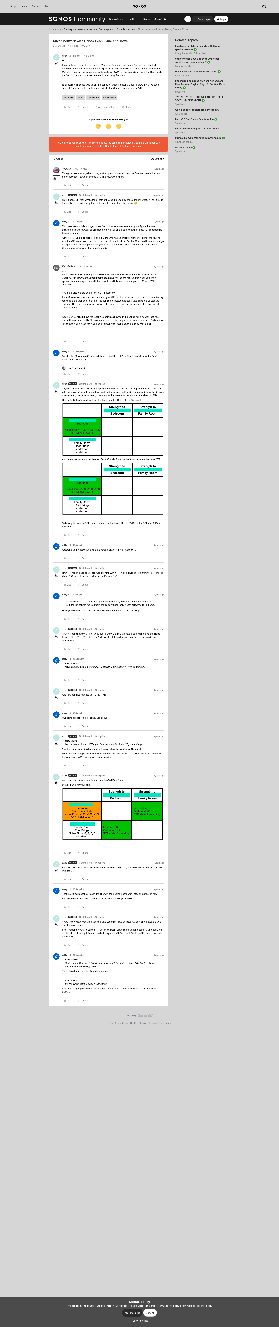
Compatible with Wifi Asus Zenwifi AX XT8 (198, 137)
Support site (160, 19)
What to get (181, 113)
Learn (24, 6)
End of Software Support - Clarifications (197, 128)
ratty (64, 221)
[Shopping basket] (264, 6)
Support (36, 6)
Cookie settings (138, 1023)
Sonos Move (109, 97)
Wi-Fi (80, 97)
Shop (13, 6)
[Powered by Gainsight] (140, 1016)
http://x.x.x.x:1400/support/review (81, 244)
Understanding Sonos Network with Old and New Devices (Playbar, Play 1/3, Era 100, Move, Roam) (200, 84)
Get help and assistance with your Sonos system (88, 29)
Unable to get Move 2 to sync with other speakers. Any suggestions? (197, 60)
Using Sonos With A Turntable (190, 53)
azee (64, 55)
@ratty (65, 784)
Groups (146, 19)
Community (55, 29)
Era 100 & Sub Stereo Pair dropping (194, 119)
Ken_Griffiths (68, 266)
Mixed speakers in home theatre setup (196, 71)
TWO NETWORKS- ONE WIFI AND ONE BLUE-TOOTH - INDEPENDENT (199, 98)
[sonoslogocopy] (139, 6)
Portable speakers (125, 29)
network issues (183, 147)
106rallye (67, 168)
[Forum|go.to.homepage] (77, 19)
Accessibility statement (159, 1023)
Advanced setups (184, 141)
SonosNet (69, 97)
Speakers (180, 91)
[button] (202, 19)
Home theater (182, 75)
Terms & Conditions (118, 1023)
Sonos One (93, 97)
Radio (48, 6)
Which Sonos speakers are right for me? (197, 109)
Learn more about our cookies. (196, 1305)
